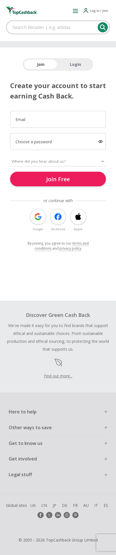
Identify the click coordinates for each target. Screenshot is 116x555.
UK (33, 505)
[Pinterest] (75, 515)
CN (44, 505)
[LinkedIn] (58, 515)
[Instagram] (67, 515)
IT (96, 505)
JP (54, 505)
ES (106, 505)
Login (75, 64)
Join (40, 64)
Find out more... (58, 376)
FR (75, 505)
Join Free (58, 179)
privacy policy (70, 248)
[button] (75, 11)
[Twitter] (49, 515)
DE (64, 505)
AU (86, 505)
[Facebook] (40, 515)
